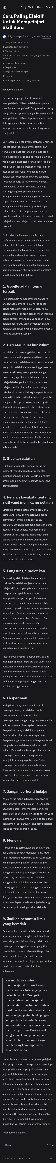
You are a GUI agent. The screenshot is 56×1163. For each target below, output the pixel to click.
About (40, 7)
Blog (23, 7)
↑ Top (50, 1145)
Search (50, 7)
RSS (52, 1159)
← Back (6, 1145)
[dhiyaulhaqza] (4, 7)
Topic (31, 7)
